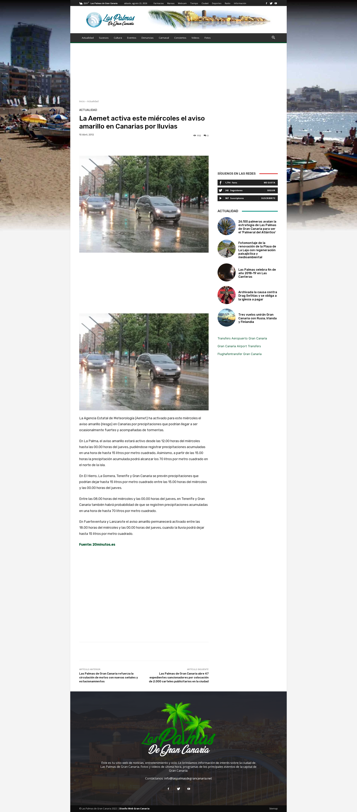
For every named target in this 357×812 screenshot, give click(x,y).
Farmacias (159, 3)
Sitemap (273, 808)
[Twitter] (271, 3)
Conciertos (180, 37)
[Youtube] (276, 3)
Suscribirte (268, 198)
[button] (273, 38)
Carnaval (164, 37)
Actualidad (88, 37)
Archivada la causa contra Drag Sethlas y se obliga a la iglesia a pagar (257, 295)
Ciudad (205, 3)
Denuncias (147, 37)
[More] (199, 146)
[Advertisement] (178, 74)
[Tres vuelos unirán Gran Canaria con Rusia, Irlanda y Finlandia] (227, 318)
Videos (195, 37)
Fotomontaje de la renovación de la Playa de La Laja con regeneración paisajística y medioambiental (257, 250)
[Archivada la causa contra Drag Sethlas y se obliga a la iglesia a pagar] (227, 295)
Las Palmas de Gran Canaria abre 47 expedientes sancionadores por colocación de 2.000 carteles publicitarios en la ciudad (179, 677)
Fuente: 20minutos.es (97, 544)
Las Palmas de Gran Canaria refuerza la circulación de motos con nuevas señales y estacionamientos (108, 677)
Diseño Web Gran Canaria (134, 808)
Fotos (208, 37)
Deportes (216, 3)
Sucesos (104, 37)
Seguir (271, 190)
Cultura (118, 37)
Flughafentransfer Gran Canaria (240, 354)
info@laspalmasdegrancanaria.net (188, 778)
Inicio (82, 101)
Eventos (131, 37)
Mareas (170, 3)
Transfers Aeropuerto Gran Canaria (242, 338)
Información (240, 3)
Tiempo (194, 3)
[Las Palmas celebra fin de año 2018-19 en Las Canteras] (227, 272)
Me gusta (269, 182)
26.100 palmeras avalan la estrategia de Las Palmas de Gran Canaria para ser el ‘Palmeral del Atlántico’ (257, 227)
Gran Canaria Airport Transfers (239, 346)
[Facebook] (266, 3)
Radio (227, 3)
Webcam (182, 3)
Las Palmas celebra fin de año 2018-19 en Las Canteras (257, 273)
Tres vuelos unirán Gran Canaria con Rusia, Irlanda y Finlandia (257, 318)
